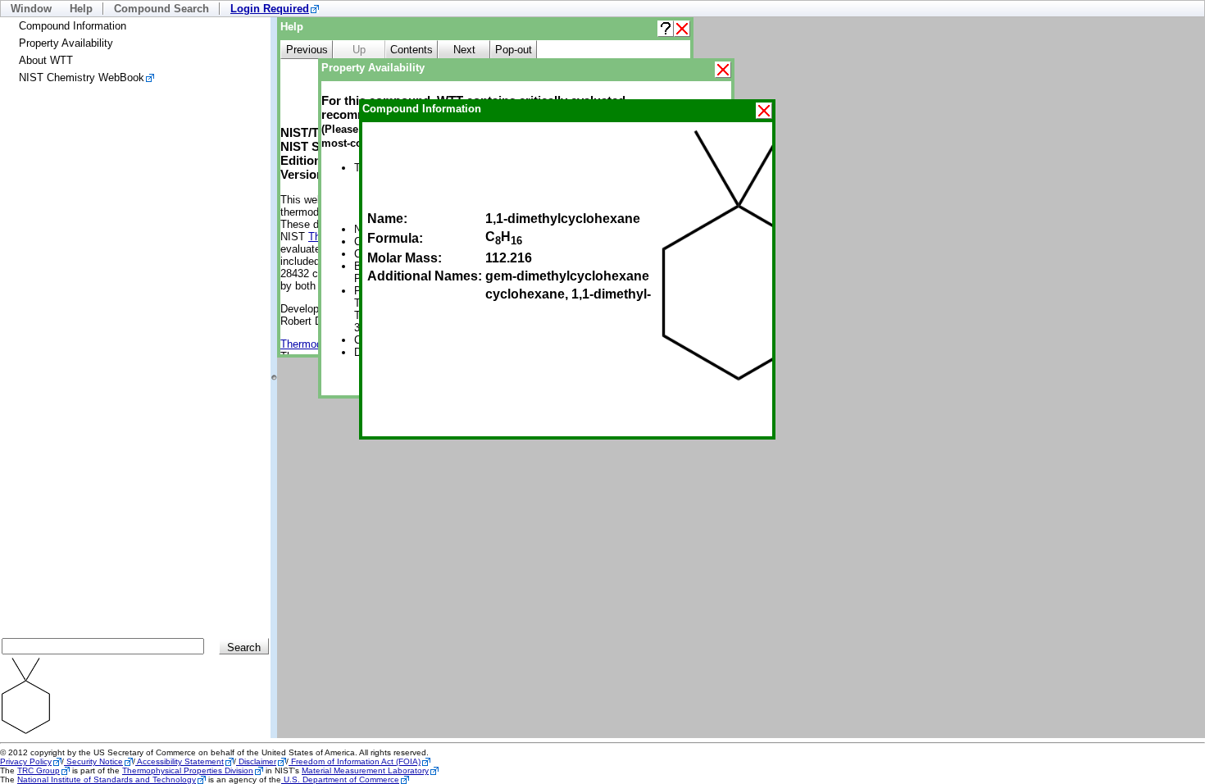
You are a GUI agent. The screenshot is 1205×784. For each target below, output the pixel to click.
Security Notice (93, 761)
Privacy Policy (26, 761)
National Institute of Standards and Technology (106, 779)
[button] (665, 29)
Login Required (269, 8)
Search (244, 647)
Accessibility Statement (179, 761)
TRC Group (38, 770)
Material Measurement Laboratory (365, 770)
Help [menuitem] (81, 8)
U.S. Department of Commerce (340, 779)
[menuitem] (274, 8)
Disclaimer (256, 761)
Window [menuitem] (31, 8)
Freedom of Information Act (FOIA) (355, 761)
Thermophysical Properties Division (187, 770)
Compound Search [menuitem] (161, 8)
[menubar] (602, 8)
